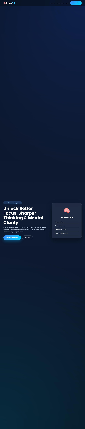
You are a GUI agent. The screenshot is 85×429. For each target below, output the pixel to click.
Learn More (28, 237)
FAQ (67, 3)
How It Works (60, 3)
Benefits (53, 3)
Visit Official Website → (12, 237)
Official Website (75, 3)
